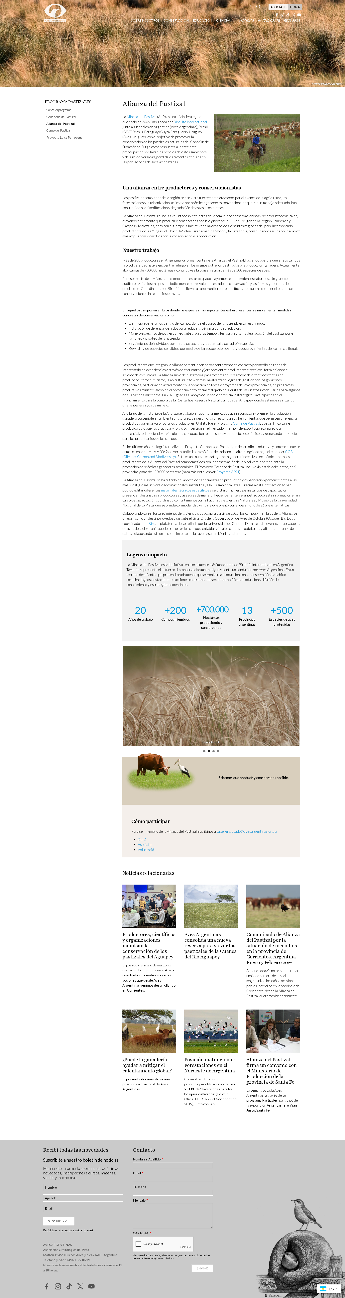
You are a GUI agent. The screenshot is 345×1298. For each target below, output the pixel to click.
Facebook (276, 14)
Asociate (278, 7)
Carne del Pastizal (58, 130)
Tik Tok (288, 14)
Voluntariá (146, 849)
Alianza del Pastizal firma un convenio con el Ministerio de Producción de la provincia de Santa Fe (271, 1070)
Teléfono (139, 1186)
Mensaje (139, 1200)
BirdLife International (190, 122)
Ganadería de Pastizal (61, 117)
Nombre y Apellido (147, 1159)
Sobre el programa (58, 110)
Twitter (293, 14)
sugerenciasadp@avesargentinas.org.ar (247, 831)
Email (137, 1173)
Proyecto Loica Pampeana (64, 137)
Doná (295, 7)
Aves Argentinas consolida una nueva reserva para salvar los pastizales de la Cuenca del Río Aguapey (210, 945)
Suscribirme (58, 1221)
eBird (151, 523)
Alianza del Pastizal (60, 123)
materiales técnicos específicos (185, 490)
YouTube (299, 14)
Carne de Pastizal (246, 423)
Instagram (282, 14)
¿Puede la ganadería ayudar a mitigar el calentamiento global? (147, 1065)
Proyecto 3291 (227, 472)
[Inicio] (55, 13)
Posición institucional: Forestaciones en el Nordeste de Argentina (209, 1065)
